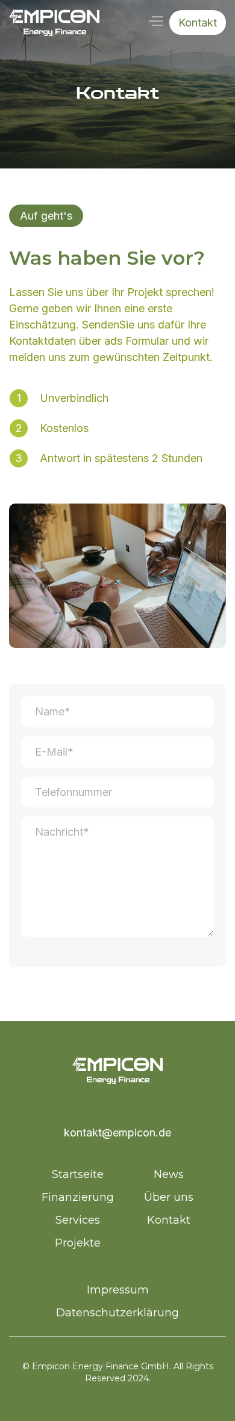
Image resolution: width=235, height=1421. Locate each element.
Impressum (118, 1289)
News (169, 1174)
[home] (54, 22)
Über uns (168, 1197)
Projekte (78, 1243)
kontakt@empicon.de (117, 1132)
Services (77, 1220)
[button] (155, 21)
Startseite (78, 1174)
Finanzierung (78, 1197)
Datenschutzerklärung (117, 1312)
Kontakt (197, 22)
